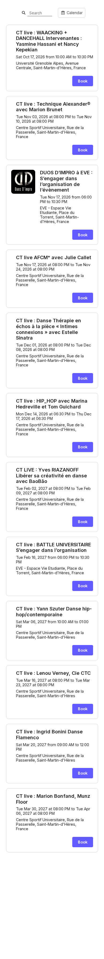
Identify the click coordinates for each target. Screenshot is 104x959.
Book (82, 81)
